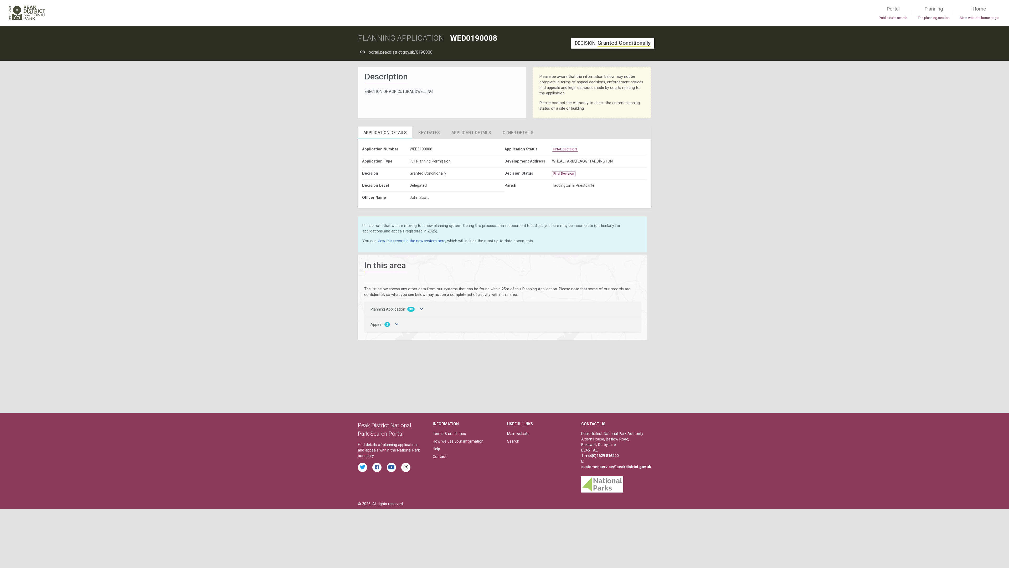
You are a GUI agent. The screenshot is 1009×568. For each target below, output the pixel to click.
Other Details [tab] (518, 132)
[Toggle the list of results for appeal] (397, 324)
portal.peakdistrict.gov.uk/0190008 (401, 52)
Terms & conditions (449, 434)
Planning (934, 13)
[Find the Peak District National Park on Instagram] (405, 467)
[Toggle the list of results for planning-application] (421, 309)
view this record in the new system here (411, 241)
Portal (893, 13)
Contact (439, 456)
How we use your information (458, 441)
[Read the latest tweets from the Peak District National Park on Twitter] (362, 467)
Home (979, 13)
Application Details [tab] (385, 132)
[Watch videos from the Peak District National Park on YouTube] (391, 467)
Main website (518, 434)
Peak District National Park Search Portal (384, 429)
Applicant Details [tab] (471, 132)
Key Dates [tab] (429, 132)
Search (513, 441)
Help (436, 449)
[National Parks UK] (602, 483)
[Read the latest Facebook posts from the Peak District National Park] (377, 467)
